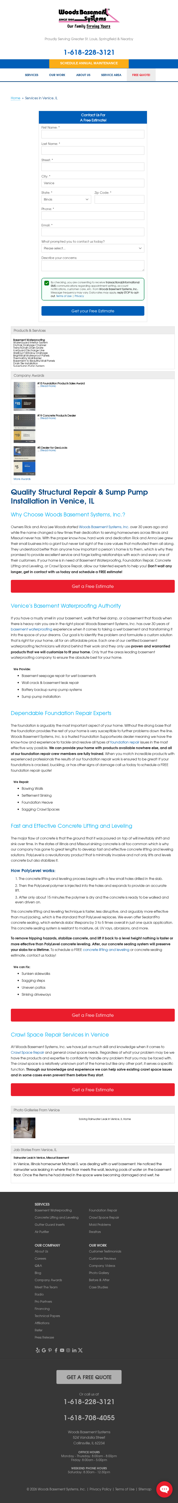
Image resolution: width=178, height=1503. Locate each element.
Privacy (79, 296)
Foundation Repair (103, 1210)
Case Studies (98, 1287)
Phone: (47, 209)
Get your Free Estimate (92, 311)
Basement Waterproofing (53, 1210)
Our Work (57, 75)
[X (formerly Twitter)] (80, 1350)
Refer (38, 1330)
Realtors (95, 1231)
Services (31, 75)
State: (46, 193)
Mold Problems (100, 1224)
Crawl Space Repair (27, 1052)
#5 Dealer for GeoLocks (52, 448)
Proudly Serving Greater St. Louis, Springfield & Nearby (89, 38)
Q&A (38, 1265)
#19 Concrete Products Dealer (57, 415)
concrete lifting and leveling (106, 949)
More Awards (22, 479)
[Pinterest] (50, 1350)
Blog (38, 1273)
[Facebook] (56, 1350)
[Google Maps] (43, 1350)
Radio (39, 1294)
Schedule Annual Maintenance (89, 63)
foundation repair (124, 742)
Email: (47, 225)
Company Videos (102, 1265)
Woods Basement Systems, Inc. (104, 526)
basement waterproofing (31, 629)
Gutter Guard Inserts (49, 1224)
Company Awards (48, 1280)
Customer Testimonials (105, 1251)
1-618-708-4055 (89, 1416)
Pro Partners (43, 1301)
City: (45, 176)
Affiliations (42, 1323)
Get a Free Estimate (93, 586)
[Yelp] (37, 1350)
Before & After (99, 1280)
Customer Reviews (102, 1258)
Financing (42, 1308)
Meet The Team (46, 1287)
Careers (40, 1258)
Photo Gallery (99, 1273)
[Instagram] (68, 1350)
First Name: (50, 127)
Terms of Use (64, 296)
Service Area (111, 75)
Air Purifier (42, 1231)
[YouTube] (62, 1350)
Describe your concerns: (59, 258)
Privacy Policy (100, 1489)
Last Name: (50, 144)
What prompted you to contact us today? (73, 242)
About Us (83, 75)
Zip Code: (103, 193)
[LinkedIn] (74, 1350)
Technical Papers (47, 1316)
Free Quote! (141, 75)
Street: (47, 160)
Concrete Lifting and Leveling (56, 1217)
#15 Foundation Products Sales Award (61, 383)
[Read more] (48, 386)
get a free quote (89, 1377)
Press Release (44, 1337)
